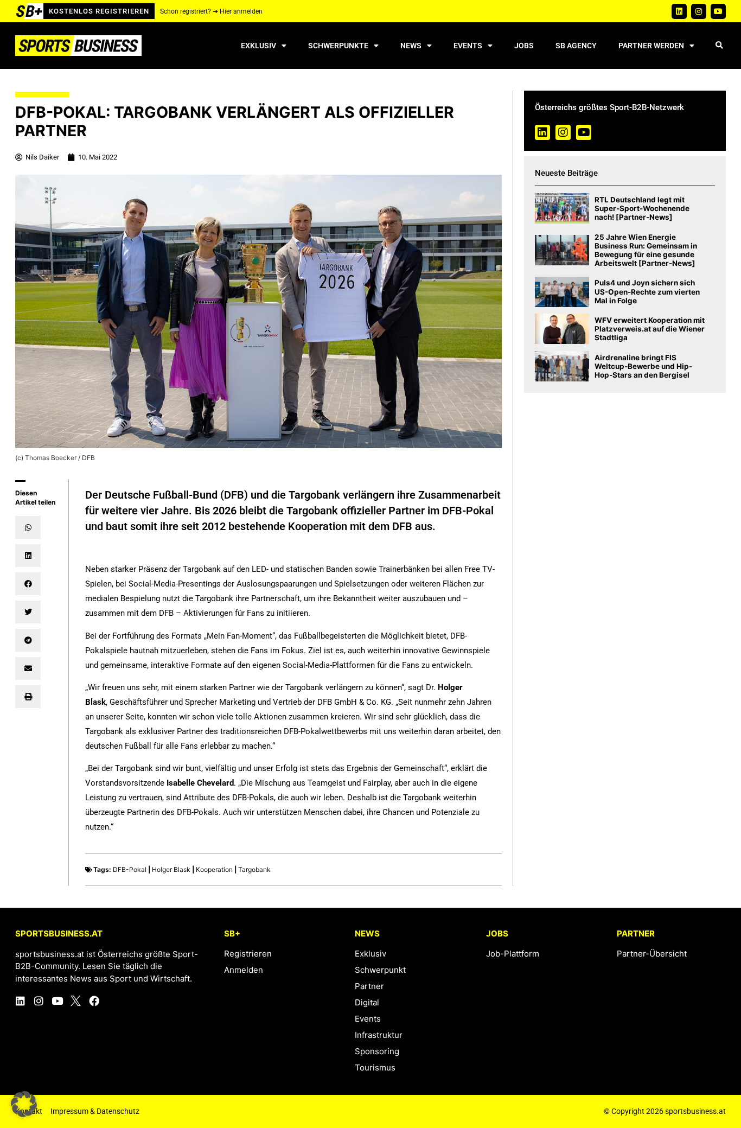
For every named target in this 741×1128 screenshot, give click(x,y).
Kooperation (214, 869)
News (410, 45)
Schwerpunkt (380, 970)
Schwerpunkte (338, 45)
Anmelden (243, 970)
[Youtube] (718, 11)
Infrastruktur (379, 1035)
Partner (369, 986)
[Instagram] (698, 11)
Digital (367, 1002)
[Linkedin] (679, 11)
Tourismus (375, 1067)
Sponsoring (377, 1051)
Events (467, 45)
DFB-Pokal (129, 869)
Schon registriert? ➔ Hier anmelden (211, 11)
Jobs (524, 45)
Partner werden (651, 45)
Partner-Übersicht (652, 953)
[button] (719, 46)
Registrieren (248, 953)
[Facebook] (94, 1001)
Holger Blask (171, 869)
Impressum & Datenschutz (94, 1111)
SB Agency (576, 45)
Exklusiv (258, 45)
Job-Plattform (512, 953)
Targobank (254, 869)
